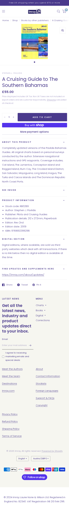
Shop (15, 20)
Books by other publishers (35, 20)
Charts (40, 305)
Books (39, 310)
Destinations (9, 383)
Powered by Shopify (52, 451)
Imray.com (8, 390)
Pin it (38, 285)
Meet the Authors (12, 369)
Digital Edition (13, 239)
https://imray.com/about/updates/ (23, 274)
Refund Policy (10, 421)
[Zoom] (62, 30)
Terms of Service (12, 436)
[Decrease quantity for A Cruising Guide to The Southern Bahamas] (4, 117)
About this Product (17, 142)
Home (5, 20)
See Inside (9, 190)
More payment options (34, 131)
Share (9, 285)
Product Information (18, 200)
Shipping (51, 99)
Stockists (41, 383)
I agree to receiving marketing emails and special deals (17, 356)
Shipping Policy (10, 428)
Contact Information (48, 376)
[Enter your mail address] (30, 345)
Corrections (43, 320)
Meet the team (11, 376)
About (39, 369)
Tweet (24, 285)
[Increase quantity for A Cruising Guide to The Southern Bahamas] (13, 117)
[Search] (58, 11)
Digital (39, 315)
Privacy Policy (9, 414)
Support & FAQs (45, 398)
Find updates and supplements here (28, 268)
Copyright (41, 405)
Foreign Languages (47, 390)
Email (5, 339)
